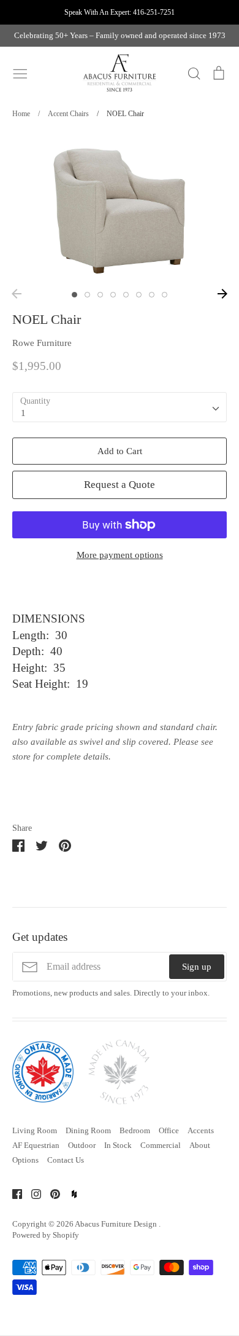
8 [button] (164, 294)
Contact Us (65, 1160)
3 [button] (100, 294)
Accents (201, 1130)
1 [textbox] (23, 413)
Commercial (160, 1145)
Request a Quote (119, 484)
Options (25, 1160)
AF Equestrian (35, 1145)
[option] (119, 208)
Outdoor (82, 1145)
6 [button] (139, 294)
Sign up (196, 967)
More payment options (120, 555)
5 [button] (126, 294)
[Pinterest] (50, 1193)
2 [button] (87, 294)
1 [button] (74, 294)
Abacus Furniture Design (117, 1223)
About (199, 1145)
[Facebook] (12, 1193)
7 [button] (151, 294)
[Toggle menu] (20, 73)
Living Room (34, 1130)
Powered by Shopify (45, 1235)
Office (169, 1130)
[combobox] (119, 407)
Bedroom (135, 1130)
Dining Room (88, 1130)
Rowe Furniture (42, 343)
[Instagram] (31, 1193)
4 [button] (113, 294)
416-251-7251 (154, 12)
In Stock (118, 1145)
